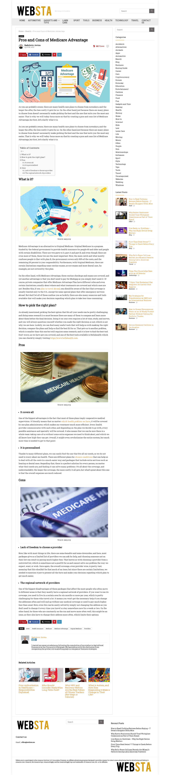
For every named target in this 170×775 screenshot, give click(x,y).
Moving (119, 137)
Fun (117, 101)
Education (120, 86)
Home (22, 20)
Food (118, 98)
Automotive (34, 20)
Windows (120, 185)
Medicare (49, 629)
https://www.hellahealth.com (64, 338)
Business (97, 20)
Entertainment (122, 89)
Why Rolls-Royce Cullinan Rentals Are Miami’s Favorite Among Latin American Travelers (141, 258)
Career (118, 71)
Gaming (119, 107)
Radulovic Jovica (32, 45)
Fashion (119, 92)
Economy (119, 83)
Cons (24, 168)
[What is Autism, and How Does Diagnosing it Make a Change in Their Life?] (99, 669)
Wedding (119, 182)
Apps (118, 53)
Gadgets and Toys (50, 21)
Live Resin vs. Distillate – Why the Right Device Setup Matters (140, 230)
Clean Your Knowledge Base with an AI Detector (140, 272)
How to (119, 119)
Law (117, 128)
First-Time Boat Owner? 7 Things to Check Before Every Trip (141, 244)
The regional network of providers (38, 173)
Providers (87, 629)
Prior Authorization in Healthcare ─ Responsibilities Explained (29, 689)
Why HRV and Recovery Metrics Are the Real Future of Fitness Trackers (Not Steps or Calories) (74, 691)
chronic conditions (84, 457)
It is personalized (31, 165)
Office (118, 143)
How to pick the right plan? (33, 157)
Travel (135, 20)
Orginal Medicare (76, 629)
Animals (119, 50)
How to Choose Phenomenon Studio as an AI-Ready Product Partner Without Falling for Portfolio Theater (141, 312)
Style (118, 161)
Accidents (120, 44)
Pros (23, 160)
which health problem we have (75, 421)
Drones (119, 80)
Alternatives (121, 47)
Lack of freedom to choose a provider (39, 170)
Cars (117, 74)
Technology (121, 20)
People (118, 146)
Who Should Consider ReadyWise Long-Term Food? (52, 687)
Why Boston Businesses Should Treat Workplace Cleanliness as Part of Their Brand (141, 216)
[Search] (151, 11)
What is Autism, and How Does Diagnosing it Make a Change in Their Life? (99, 690)
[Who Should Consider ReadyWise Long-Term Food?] (52, 669)
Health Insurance (37, 629)
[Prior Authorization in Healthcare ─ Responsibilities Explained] (29, 669)
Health (108, 20)
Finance (119, 95)
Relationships (122, 152)
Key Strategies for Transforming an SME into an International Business (140, 298)
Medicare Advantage (61, 629)
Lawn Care (65, 21)
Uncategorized (122, 176)
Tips (117, 167)
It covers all (29, 163)
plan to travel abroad (50, 288)
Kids (118, 125)
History (119, 113)
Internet (119, 122)
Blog (117, 62)
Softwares (120, 155)
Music (118, 140)
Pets (117, 149)
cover (27, 629)
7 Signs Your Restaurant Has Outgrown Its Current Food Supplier (141, 284)
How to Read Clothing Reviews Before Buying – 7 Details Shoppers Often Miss (141, 201)
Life (117, 134)
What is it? (26, 154)
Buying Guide (121, 68)
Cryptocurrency (122, 77)
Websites (119, 179)
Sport (76, 20)
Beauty (119, 59)
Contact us (146, 21)
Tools (86, 20)
